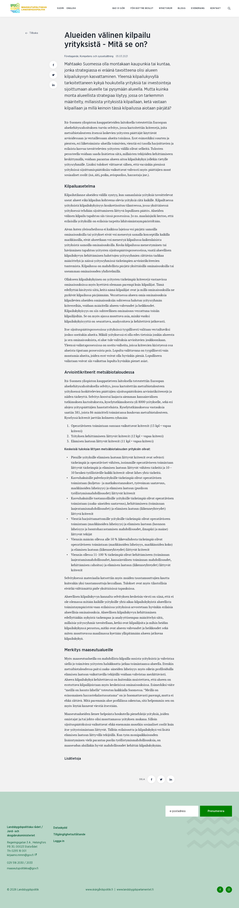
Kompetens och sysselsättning (96, 56)
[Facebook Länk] (220, 889)
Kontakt (215, 8)
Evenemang (198, 8)
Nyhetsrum (165, 8)
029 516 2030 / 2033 (20, 862)
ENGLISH (71, 8)
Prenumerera (216, 811)
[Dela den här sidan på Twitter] (53, 75)
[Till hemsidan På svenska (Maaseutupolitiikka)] (28, 8)
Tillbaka (33, 33)
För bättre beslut (142, 8)
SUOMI (60, 8)
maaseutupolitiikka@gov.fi (22, 868)
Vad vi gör (118, 8)
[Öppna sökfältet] (229, 8)
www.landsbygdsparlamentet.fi (135, 889)
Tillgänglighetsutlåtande (69, 834)
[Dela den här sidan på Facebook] (53, 65)
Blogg (181, 8)
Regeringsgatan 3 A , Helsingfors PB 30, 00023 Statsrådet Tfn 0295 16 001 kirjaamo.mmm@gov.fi (26, 849)
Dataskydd (60, 827)
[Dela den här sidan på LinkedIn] (53, 85)
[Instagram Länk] (229, 889)
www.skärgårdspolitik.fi (99, 889)
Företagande (71, 56)
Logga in (58, 841)
